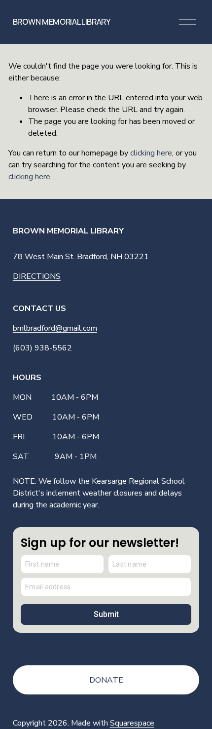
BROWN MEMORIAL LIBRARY (61, 21)
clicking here (151, 153)
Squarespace (132, 723)
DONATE (106, 680)
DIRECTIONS (37, 276)
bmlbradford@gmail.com (55, 328)
